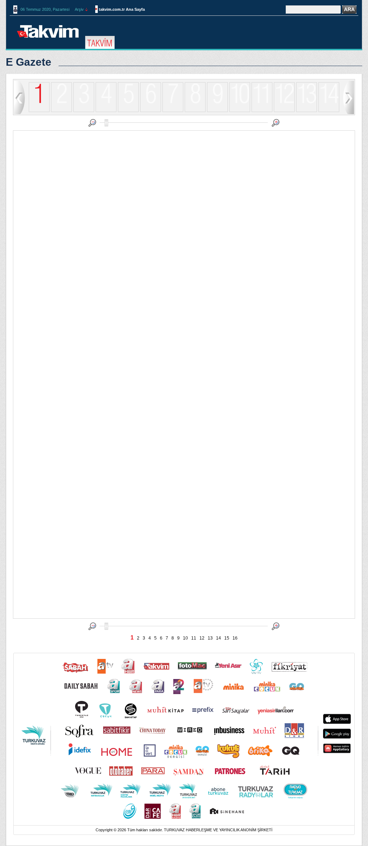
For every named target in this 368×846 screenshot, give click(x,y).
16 (235, 638)
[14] (328, 110)
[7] (172, 110)
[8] (195, 110)
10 (185, 638)
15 (226, 638)
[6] (150, 110)
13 (210, 638)
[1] (39, 97)
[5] (128, 110)
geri (19, 97)
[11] (262, 110)
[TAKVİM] (100, 42)
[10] (239, 110)
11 (193, 638)
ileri (348, 97)
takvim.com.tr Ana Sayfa (122, 9)
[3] (83, 110)
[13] (306, 110)
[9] (217, 110)
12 (201, 638)
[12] (284, 110)
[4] (106, 110)
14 (218, 638)
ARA (349, 9)
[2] (61, 110)
